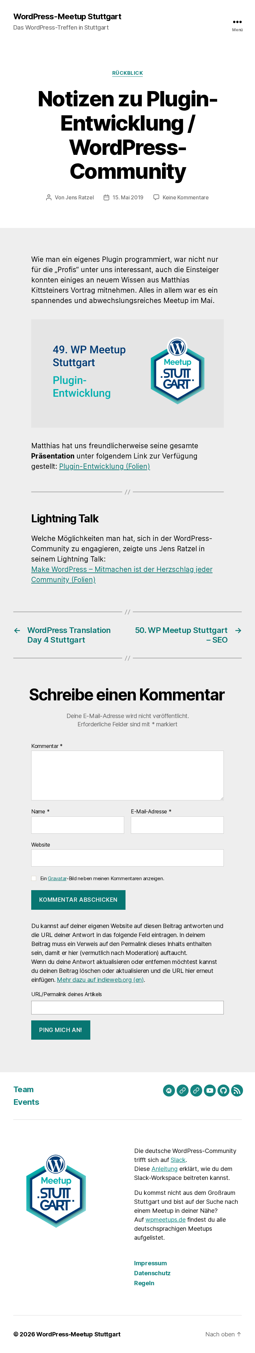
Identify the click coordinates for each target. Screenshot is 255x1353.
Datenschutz (152, 1273)
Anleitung (164, 1168)
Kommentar (47, 746)
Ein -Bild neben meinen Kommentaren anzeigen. (102, 878)
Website (40, 844)
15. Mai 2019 (128, 197)
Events (26, 1102)
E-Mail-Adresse (151, 812)
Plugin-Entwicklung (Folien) (104, 466)
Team (23, 1089)
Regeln (144, 1283)
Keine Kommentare (186, 197)
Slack (178, 1159)
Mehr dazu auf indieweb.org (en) (100, 979)
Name (40, 812)
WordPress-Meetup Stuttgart (67, 17)
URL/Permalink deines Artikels (66, 994)
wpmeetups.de (165, 1219)
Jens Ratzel (79, 197)
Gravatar (57, 878)
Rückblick (127, 73)
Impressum (150, 1263)
